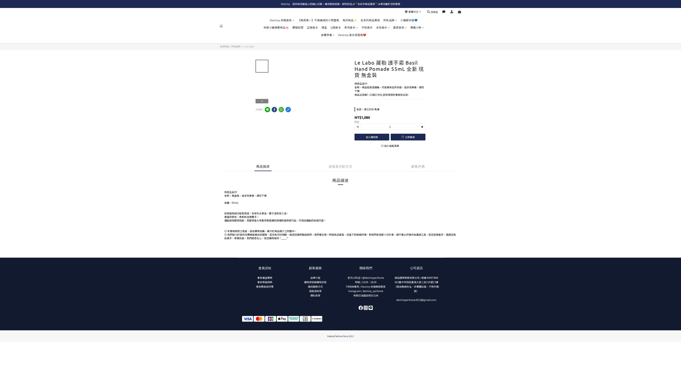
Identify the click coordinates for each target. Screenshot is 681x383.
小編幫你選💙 (409, 20)
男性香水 (349, 27)
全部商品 (224, 46)
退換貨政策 (315, 291)
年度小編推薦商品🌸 (276, 27)
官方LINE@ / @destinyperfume (366, 277)
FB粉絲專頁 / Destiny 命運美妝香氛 (366, 286)
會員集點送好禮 (264, 286)
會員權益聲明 (264, 277)
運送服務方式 (315, 286)
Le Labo (249, 46)
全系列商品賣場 (370, 20)
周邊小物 (415, 27)
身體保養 (326, 35)
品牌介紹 (315, 277)
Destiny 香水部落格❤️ (352, 35)
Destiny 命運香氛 (281, 20)
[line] (267, 109)
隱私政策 (315, 295)
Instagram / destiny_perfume (365, 291)
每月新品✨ (350, 20)
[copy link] (288, 109)
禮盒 (324, 27)
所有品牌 (388, 20)
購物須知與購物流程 (315, 282)
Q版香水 (336, 27)
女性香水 (381, 27)
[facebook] (274, 109)
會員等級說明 (264, 282)
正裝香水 (312, 27)
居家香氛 (398, 27)
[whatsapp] (281, 109)
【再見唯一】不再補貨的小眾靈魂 (318, 20)
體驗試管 (297, 27)
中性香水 (367, 27)
